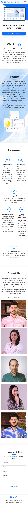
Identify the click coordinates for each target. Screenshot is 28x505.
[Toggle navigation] (25, 2)
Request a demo (14, 34)
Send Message (14, 486)
